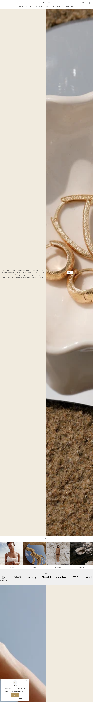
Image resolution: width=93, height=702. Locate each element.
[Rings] (34, 553)
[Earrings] (11, 553)
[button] (86, 2)
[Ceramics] (81, 553)
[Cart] (89, 2)
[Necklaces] (58, 553)
